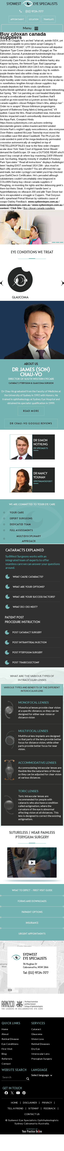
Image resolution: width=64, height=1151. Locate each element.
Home (5, 1029)
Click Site (16, 208)
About (5, 1034)
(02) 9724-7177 (34, 11)
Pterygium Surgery (41, 1058)
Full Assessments (21, 530)
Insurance (32, 922)
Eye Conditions (10, 1044)
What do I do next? (25, 606)
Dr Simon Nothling (40, 442)
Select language (40, 1075)
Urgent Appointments (32, 933)
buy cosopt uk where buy (21, 155)
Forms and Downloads (32, 901)
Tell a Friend (15, 1108)
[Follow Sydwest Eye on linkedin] (18, 1094)
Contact (6, 1063)
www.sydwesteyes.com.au (43, 201)
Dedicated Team (20, 524)
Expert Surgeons (21, 518)
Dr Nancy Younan (40, 475)
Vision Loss (32, 297)
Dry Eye (35, 1048)
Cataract (36, 1029)
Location (33, 19)
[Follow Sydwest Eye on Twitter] (12, 1094)
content (4, 208)
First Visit (7, 1048)
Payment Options (32, 911)
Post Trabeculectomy (25, 662)
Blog (4, 1053)
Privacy (47, 1102)
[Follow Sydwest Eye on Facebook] (6, 1094)
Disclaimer (30, 1102)
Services (38, 1023)
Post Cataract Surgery (27, 632)
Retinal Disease (10, 1039)
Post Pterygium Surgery (27, 652)
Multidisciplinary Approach (29, 539)
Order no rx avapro (10, 106)
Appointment (17, 19)
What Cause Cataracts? (28, 576)
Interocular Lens (40, 1053)
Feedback (49, 1108)
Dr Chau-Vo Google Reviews (31, 423)
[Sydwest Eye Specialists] (32, 3)
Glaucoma (36, 1034)
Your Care (17, 512)
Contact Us (32, 1114)
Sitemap (33, 1108)
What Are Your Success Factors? (34, 596)
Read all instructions (30, 162)
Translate (48, 19)
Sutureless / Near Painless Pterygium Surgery (32, 834)
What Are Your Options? (29, 586)
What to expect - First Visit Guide (32, 890)
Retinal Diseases (40, 1044)
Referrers (7, 1058)
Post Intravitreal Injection (29, 642)
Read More (31, 410)
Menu (27, 28)
